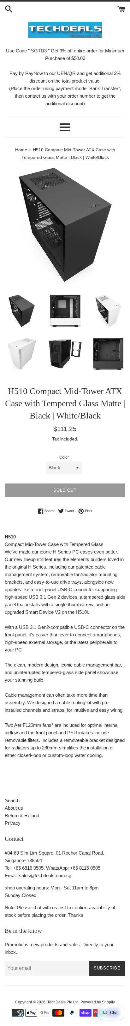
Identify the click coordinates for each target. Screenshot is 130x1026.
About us (14, 808)
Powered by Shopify (97, 1002)
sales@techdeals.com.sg (45, 875)
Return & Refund (22, 815)
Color (64, 457)
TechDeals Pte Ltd (63, 1002)
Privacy (13, 823)
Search (12, 800)
